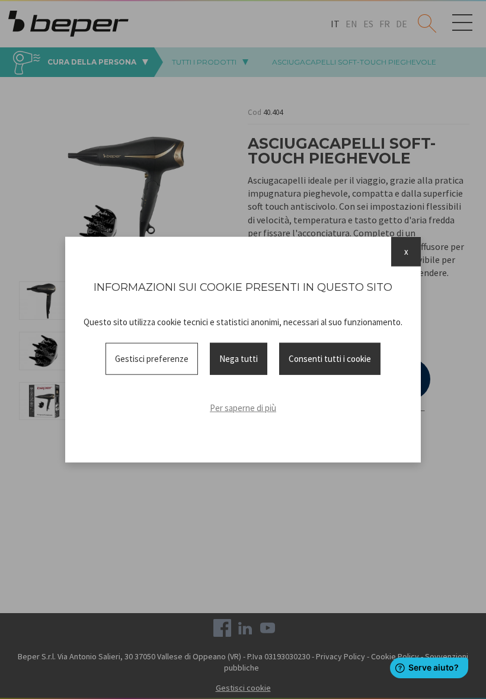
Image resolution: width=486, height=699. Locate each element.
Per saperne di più (243, 407)
